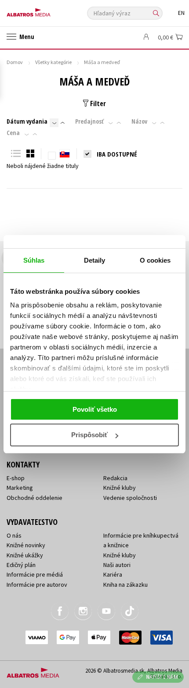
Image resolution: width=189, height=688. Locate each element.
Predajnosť (89, 121)
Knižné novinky (26, 545)
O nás (14, 535)
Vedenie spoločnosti (130, 498)
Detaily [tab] (94, 260)
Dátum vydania (27, 121)
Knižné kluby (119, 488)
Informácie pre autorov (37, 584)
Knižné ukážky (25, 555)
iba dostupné (117, 154)
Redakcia (115, 478)
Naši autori (117, 565)
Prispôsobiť (89, 434)
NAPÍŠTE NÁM (162, 677)
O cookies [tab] (155, 260)
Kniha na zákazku (125, 584)
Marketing (20, 488)
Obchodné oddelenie (34, 498)
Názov (139, 121)
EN (181, 13)
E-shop (16, 478)
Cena (13, 133)
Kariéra (112, 574)
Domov (15, 62)
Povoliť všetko (95, 409)
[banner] (46, 10)
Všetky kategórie (53, 62)
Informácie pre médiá (35, 574)
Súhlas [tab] (34, 260)
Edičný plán (21, 565)
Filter (97, 103)
